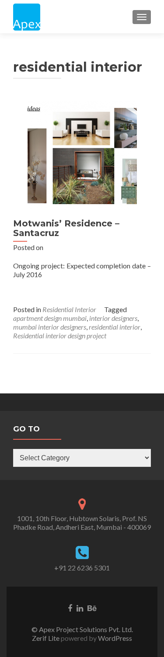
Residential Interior (69, 309)
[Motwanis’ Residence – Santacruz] (82, 154)
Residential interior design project (59, 335)
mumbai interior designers (49, 327)
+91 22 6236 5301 (82, 567)
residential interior (114, 327)
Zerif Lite (46, 638)
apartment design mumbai (50, 318)
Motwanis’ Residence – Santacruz (66, 228)
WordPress (114, 638)
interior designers (113, 318)
